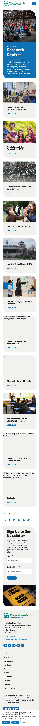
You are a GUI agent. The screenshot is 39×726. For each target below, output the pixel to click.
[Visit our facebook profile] (5, 645)
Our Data (7, 665)
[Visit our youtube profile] (22, 645)
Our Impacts (8, 661)
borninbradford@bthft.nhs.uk (15, 639)
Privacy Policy (9, 688)
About (5, 653)
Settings (24, 722)
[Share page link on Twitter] (4, 520)
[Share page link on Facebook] (9, 520)
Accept (6, 722)
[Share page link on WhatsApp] (19, 520)
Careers (6, 680)
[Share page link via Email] (24, 520)
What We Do (8, 657)
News (5, 669)
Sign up (12, 578)
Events (6, 673)
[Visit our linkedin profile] (14, 645)
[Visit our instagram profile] (18, 645)
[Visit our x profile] (9, 645)
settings (23, 718)
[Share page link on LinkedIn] (14, 520)
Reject (15, 722)
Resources (7, 677)
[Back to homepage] (14, 3)
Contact (6, 684)
